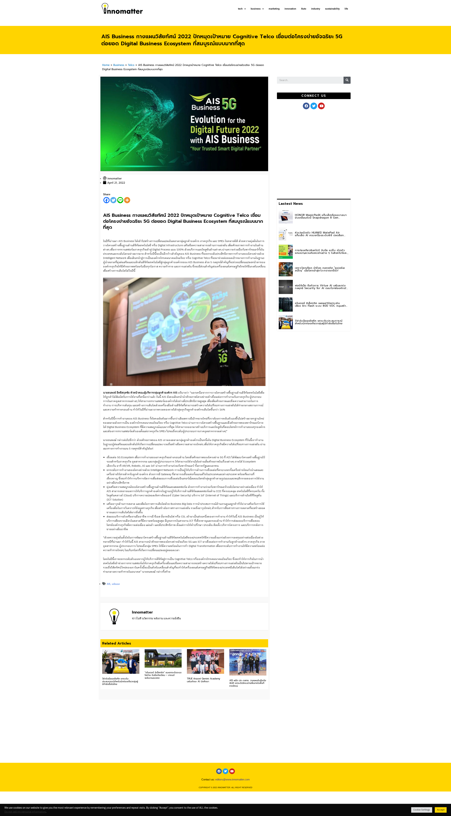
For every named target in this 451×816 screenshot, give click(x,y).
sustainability (332, 8)
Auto (303, 8)
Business (118, 65)
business (256, 8)
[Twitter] (113, 200)
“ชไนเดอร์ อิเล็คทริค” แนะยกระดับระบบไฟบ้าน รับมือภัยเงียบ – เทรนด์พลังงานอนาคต (163, 675)
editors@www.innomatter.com (232, 779)
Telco (131, 65)
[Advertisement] (303, 153)
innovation (290, 8)
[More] (127, 200)
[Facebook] (106, 200)
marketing (274, 8)
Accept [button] (440, 810)
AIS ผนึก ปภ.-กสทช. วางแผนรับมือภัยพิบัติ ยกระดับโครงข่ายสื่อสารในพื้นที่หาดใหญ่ (247, 683)
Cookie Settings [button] (421, 810)
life (346, 8)
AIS (108, 584)
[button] (313, 96)
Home (106, 65)
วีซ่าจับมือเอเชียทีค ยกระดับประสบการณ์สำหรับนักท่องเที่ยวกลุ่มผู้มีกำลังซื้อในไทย (120, 681)
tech (240, 8)
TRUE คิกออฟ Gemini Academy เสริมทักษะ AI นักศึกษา (203, 680)
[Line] (120, 200)
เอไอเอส (116, 584)
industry (315, 8)
